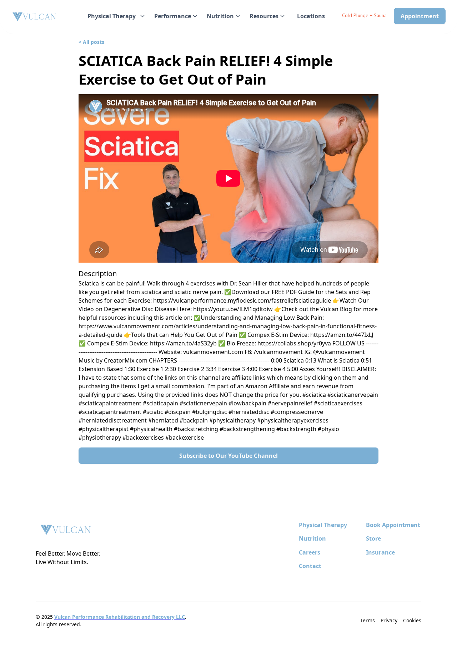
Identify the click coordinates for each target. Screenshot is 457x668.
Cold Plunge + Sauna (364, 15)
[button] (115, 16)
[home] (34, 17)
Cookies (412, 620)
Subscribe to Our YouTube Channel (228, 456)
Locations (311, 16)
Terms (367, 620)
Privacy (389, 620)
